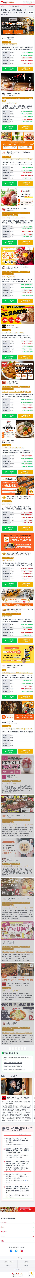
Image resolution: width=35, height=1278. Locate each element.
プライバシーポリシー (9, 1262)
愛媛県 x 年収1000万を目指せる (13, 1063)
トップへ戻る (18, 1258)
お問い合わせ (9, 1265)
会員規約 (26, 1262)
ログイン (27, 3)
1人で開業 (30, 6)
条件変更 (31, 12)
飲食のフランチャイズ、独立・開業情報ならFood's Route (13, 6)
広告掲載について (17, 1269)
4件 (26, 1180)
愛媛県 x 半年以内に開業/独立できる (14, 1069)
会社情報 (26, 1265)
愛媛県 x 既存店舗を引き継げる (13, 1066)
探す (33, 3)
